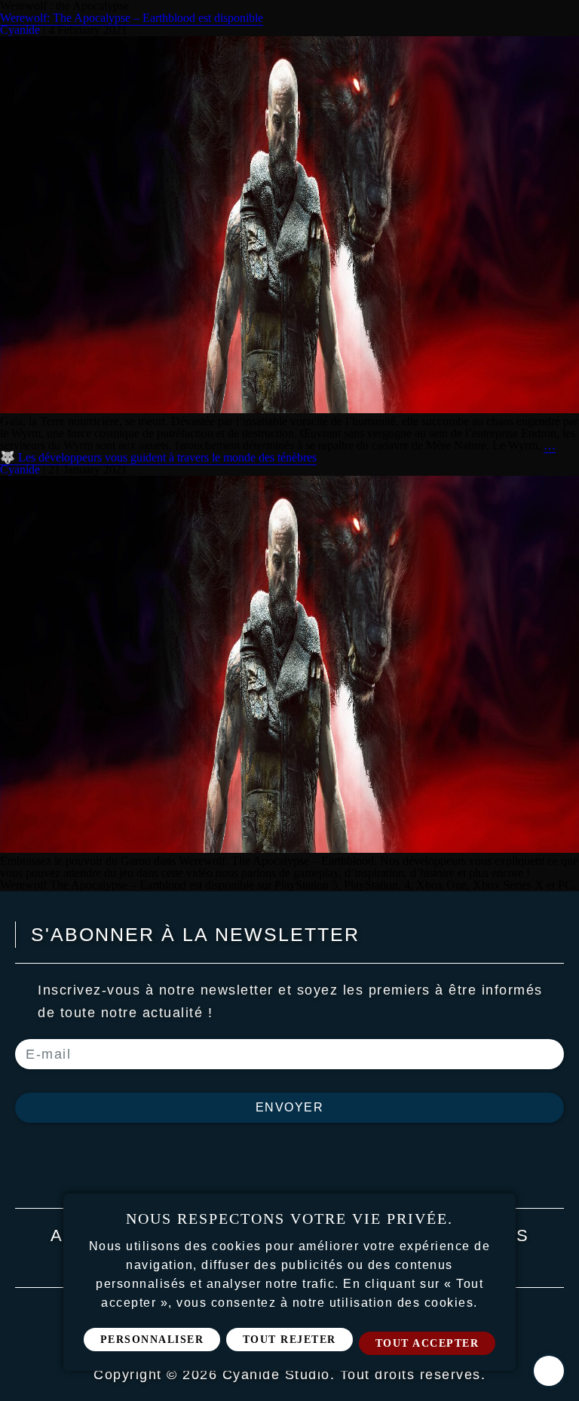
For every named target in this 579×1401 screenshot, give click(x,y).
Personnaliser (152, 1339)
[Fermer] (499, 1210)
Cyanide (20, 29)
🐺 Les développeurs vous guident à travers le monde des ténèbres (158, 457)
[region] (289, 1282)
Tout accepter (427, 1343)
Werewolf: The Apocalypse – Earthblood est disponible (131, 17)
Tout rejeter (289, 1339)
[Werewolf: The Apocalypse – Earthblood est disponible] (289, 409)
